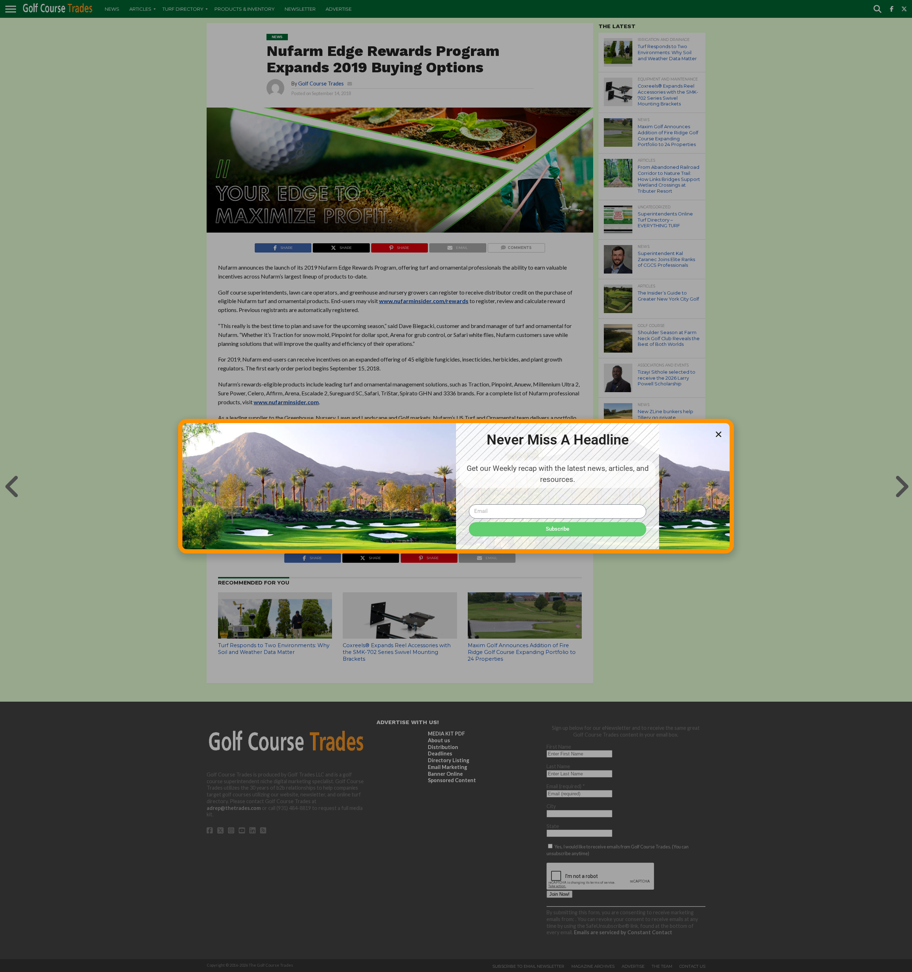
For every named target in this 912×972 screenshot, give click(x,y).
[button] (718, 434)
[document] (456, 486)
